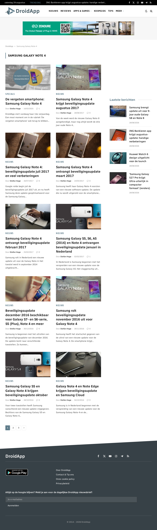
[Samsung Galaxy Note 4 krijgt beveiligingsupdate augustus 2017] (78, 77)
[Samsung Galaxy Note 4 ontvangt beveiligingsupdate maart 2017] (78, 145)
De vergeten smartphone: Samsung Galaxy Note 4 (24, 101)
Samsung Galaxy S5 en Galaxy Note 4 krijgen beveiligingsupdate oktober (26, 390)
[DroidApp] (23, 11)
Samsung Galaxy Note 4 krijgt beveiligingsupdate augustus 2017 (75, 103)
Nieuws (53, 11)
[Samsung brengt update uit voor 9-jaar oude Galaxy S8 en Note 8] (118, 111)
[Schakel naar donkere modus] (146, 11)
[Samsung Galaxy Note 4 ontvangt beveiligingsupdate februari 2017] (27, 216)
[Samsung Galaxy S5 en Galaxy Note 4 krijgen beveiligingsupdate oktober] (27, 364)
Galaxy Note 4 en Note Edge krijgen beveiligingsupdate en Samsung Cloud (77, 390)
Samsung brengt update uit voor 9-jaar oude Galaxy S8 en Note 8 (139, 112)
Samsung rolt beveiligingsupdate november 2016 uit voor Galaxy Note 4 (74, 317)
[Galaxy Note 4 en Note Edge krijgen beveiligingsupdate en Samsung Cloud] (78, 364)
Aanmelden (13, 505)
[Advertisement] (131, 72)
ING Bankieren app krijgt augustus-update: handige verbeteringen (76, 2)
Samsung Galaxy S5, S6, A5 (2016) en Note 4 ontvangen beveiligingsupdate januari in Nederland (78, 245)
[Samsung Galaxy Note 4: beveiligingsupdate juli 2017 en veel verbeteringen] (27, 145)
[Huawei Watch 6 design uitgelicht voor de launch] (118, 158)
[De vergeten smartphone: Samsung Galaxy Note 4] (27, 77)
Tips (110, 11)
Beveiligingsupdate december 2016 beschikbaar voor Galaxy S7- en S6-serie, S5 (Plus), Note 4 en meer (27, 317)
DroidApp (9, 46)
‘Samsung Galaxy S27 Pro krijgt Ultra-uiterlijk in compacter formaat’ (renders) (139, 181)
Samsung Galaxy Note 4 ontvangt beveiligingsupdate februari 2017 (27, 243)
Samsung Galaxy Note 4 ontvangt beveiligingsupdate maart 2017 (78, 171)
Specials (10, 94)
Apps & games (81, 11)
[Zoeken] (150, 11)
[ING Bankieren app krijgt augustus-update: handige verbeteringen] (118, 135)
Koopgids (100, 11)
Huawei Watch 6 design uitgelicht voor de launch (139, 158)
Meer (119, 11)
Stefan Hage (15, 109)
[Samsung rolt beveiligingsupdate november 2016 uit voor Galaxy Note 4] (78, 288)
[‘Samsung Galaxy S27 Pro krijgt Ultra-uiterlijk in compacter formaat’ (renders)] (118, 178)
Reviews (66, 11)
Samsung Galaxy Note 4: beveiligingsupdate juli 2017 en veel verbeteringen (27, 171)
